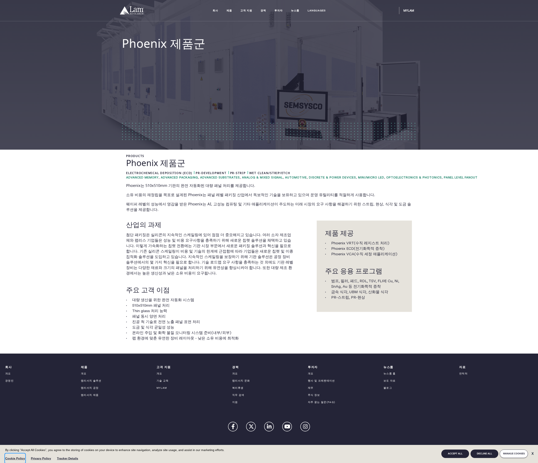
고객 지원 (246, 10)
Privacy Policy (41, 458)
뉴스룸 (295, 10)
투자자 (278, 10)
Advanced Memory (142, 177)
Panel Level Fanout (460, 177)
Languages (317, 10)
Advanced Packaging (179, 177)
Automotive (296, 177)
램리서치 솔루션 (91, 380)
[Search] (394, 10)
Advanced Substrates (220, 177)
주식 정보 (314, 395)
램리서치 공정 (90, 387)
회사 (215, 10)
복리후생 (237, 387)
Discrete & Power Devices (332, 177)
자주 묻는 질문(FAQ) (321, 402)
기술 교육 (163, 380)
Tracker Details (67, 458)
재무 (311, 387)
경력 (263, 10)
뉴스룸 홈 (390, 373)
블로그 (388, 387)
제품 (229, 10)
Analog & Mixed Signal (262, 177)
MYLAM (162, 387)
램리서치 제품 (90, 395)
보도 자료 (390, 380)
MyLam (409, 10)
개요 (8, 373)
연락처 (463, 373)
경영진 (9, 380)
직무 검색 (238, 395)
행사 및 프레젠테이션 (321, 380)
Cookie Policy (15, 458)
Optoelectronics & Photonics (414, 177)
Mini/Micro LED (371, 177)
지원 (235, 402)
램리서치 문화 (241, 380)
